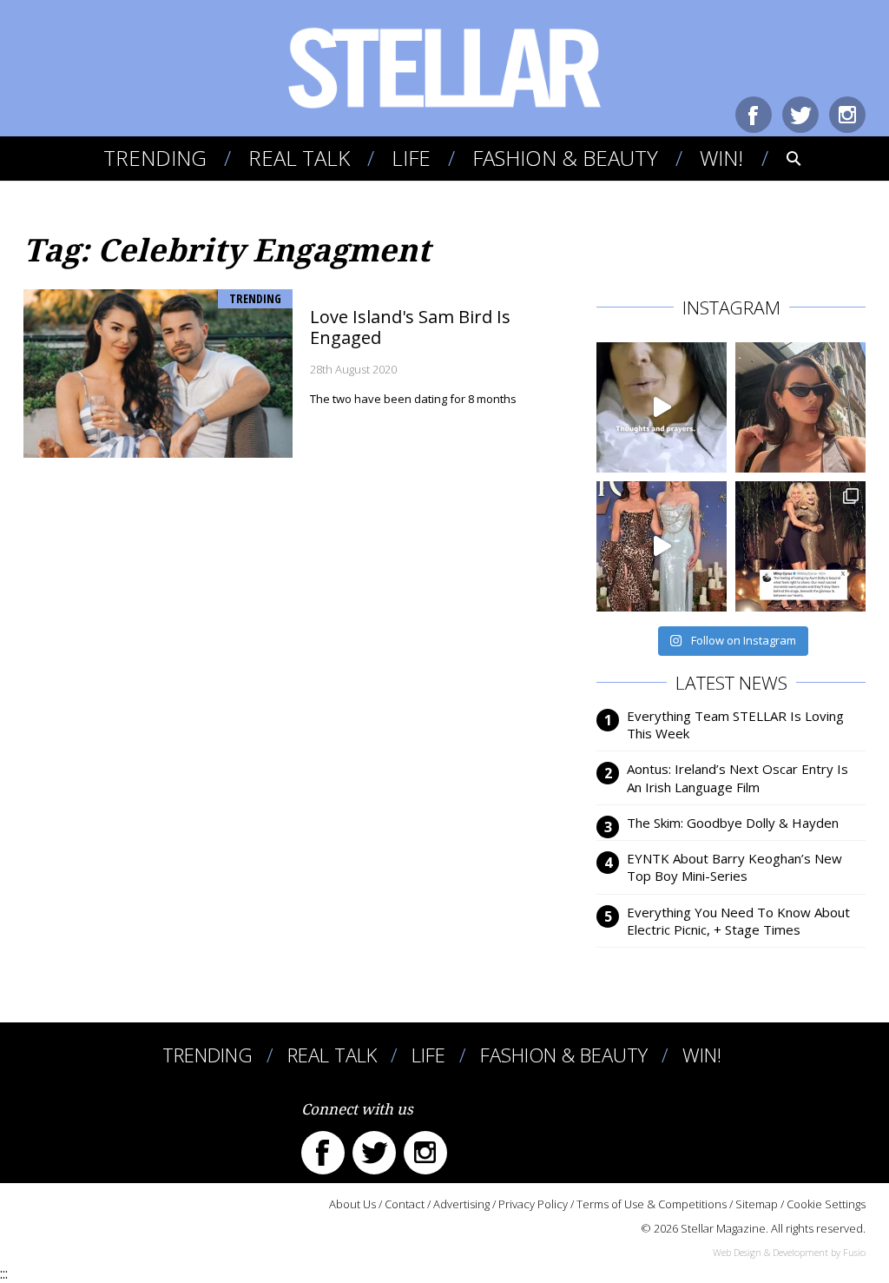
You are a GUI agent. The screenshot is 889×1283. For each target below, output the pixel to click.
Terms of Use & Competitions (651, 1204)
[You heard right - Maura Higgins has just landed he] (800, 407)
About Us (352, 1204)
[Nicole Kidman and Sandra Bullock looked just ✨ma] (661, 546)
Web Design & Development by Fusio (789, 1252)
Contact (405, 1204)
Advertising (461, 1204)
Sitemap (756, 1204)
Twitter (800, 114)
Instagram (847, 114)
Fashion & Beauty (565, 157)
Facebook (753, 114)
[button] (782, 158)
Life (411, 157)
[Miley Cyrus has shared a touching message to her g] (800, 546)
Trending (155, 157)
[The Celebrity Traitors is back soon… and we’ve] (661, 407)
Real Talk (299, 157)
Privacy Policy (533, 1204)
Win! (721, 157)
